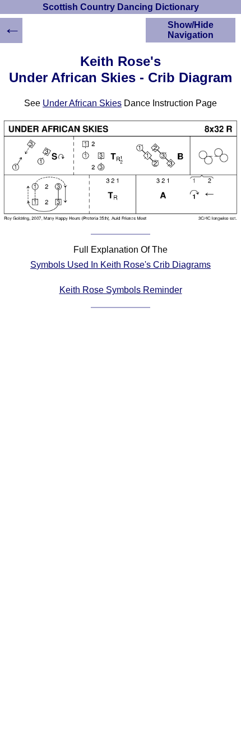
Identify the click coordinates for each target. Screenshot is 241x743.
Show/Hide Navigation (191, 30)
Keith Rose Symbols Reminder (120, 290)
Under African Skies (82, 103)
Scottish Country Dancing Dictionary (121, 7)
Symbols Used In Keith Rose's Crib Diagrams (120, 264)
